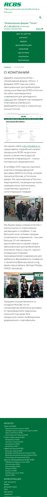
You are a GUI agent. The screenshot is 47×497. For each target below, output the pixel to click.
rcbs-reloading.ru (31, 146)
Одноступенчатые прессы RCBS (17, 428)
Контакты (23, 57)
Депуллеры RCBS (11, 446)
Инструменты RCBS (12, 444)
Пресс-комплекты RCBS (14, 433)
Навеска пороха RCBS (14, 448)
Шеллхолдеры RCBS (12, 466)
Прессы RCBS (10, 426)
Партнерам (23, 60)
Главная (7, 67)
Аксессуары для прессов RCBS (16, 435)
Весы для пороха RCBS (13, 451)
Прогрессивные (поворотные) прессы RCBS (21, 431)
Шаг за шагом (23, 34)
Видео (23, 41)
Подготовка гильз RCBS (14, 437)
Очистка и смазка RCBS (14, 442)
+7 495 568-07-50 (12, 26)
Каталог (23, 38)
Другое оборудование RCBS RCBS (19, 460)
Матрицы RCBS (11, 468)
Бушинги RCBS (11, 471)
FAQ (6, 489)
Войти (38, 29)
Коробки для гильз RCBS (14, 473)
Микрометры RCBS (12, 440)
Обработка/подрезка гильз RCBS (17, 462)
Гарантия (23, 49)
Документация (23, 45)
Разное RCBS (10, 475)
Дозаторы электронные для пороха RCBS (20, 453)
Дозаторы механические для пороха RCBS (21, 455)
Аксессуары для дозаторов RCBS (17, 457)
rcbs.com (8, 99)
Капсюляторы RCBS (12, 464)
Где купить (23, 53)
